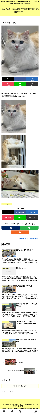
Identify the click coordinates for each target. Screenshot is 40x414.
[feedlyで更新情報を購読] (29, 228)
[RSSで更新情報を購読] (20, 232)
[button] (32, 84)
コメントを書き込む (20, 386)
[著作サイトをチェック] (10, 228)
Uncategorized (7, 204)
